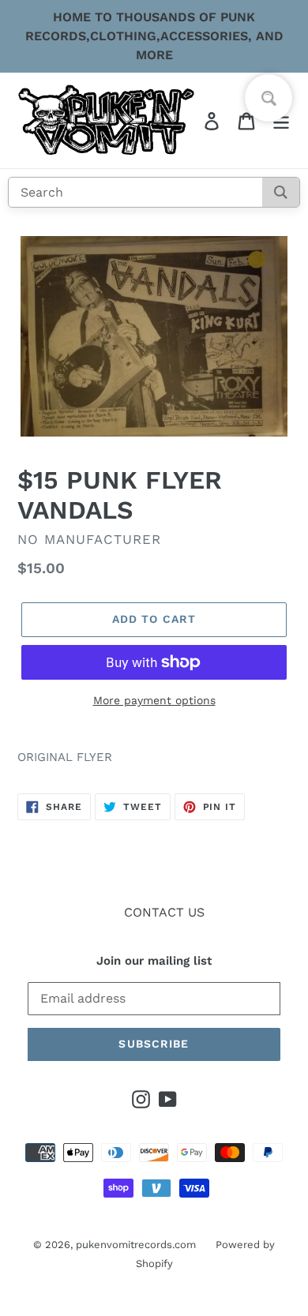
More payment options (154, 700)
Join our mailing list (154, 961)
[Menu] (281, 120)
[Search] (280, 192)
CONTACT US (164, 912)
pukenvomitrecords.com (136, 1244)
